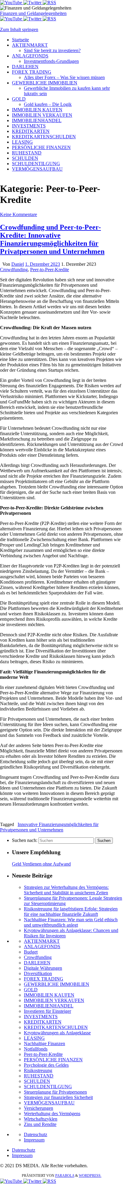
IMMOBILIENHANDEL (48, 1005)
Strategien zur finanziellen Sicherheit (58, 1097)
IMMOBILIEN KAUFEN (49, 995)
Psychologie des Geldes (46, 1065)
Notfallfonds (35, 1048)
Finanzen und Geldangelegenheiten (33, 13)
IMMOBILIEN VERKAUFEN (54, 1000)
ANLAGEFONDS (42, 946)
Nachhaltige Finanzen (44, 1043)
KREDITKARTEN (42, 1021)
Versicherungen (38, 1108)
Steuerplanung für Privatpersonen (55, 1092)
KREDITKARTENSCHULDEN (56, 1027)
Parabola (64, 1176)
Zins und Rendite (40, 1124)
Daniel (17, 264)
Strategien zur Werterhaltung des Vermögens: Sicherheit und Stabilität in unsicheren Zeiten (66, 890)
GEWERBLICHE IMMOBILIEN (56, 984)
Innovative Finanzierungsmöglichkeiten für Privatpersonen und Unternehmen (49, 827)
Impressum (34, 1139)
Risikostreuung (38, 1070)
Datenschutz (35, 1134)
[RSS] (49, 2)
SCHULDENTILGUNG (48, 1086)
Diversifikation (38, 973)
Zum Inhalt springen (19, 29)
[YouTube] (11, 2)
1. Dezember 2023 (42, 264)
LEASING (34, 1038)
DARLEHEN (37, 962)
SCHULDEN (37, 1081)
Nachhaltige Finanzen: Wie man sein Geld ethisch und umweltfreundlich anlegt (71, 922)
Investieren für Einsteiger (47, 1011)
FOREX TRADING (43, 978)
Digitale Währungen (43, 968)
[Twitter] (33, 2)
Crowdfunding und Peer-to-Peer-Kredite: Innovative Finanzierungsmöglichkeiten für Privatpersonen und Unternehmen (52, 239)
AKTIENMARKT (42, 941)
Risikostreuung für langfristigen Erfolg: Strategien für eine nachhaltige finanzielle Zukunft (71, 911)
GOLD (31, 989)
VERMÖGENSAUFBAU (49, 1102)
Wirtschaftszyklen (40, 1118)
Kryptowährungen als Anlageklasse (57, 1032)
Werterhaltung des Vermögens (52, 1113)
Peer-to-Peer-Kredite (49, 269)
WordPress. (90, 1176)
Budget (31, 951)
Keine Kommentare (18, 214)
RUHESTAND (38, 1075)
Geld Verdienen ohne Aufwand (41, 863)
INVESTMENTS (41, 1016)
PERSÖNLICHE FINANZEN (53, 1059)
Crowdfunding (14, 269)
